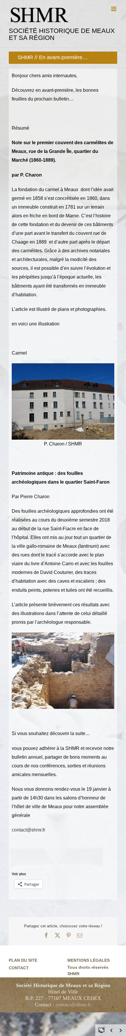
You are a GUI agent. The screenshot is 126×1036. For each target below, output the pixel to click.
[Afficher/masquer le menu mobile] (114, 9)
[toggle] (101, 1030)
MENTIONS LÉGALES (88, 960)
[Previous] (111, 1030)
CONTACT (19, 967)
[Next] (121, 1030)
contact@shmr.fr (28, 829)
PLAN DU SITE (23, 960)
